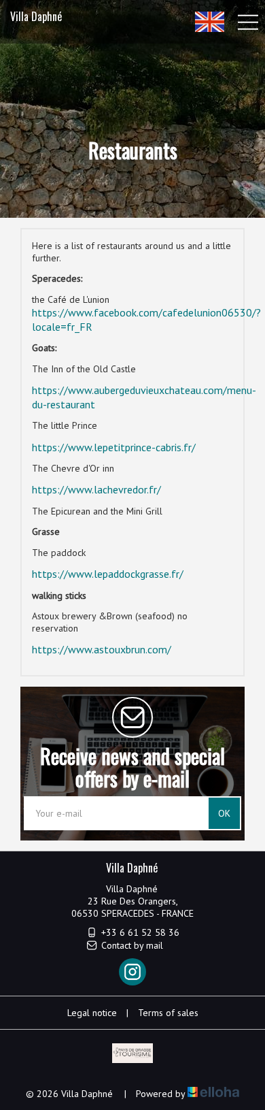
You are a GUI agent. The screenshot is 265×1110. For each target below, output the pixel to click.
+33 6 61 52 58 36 (140, 932)
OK (224, 813)
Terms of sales (168, 1013)
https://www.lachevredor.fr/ (96, 489)
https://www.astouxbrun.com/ (101, 649)
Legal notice (92, 1013)
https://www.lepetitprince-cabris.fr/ (114, 447)
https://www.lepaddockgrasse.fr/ (107, 574)
